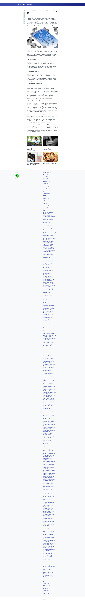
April (46, 202)
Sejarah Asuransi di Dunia (48, 314)
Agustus (46, 186)
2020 (46, 174)
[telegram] (24, 19)
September (47, 188)
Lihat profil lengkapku (20, 178)
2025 (46, 586)
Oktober (46, 179)
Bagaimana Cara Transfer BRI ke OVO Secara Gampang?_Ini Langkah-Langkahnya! (34, 148)
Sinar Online (22, 175)
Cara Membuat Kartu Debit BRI (49, 453)
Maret (46, 178)
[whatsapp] (24, 17)
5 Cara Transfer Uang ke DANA (49, 462)
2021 (46, 183)
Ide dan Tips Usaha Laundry (48, 367)
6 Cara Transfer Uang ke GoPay (49, 530)
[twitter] (24, 15)
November (47, 181)
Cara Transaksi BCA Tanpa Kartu (49, 461)
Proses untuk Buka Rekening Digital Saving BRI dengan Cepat (33, 164)
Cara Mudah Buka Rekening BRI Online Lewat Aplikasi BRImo (42, 86)
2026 (46, 590)
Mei (45, 203)
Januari (46, 176)
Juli (45, 185)
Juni (46, 578)
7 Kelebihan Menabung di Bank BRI (49, 163)
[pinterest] (24, 21)
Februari (46, 198)
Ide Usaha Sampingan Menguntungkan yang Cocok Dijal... (48, 521)
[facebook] (24, 13)
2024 (46, 205)
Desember (47, 193)
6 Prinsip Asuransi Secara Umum (49, 333)
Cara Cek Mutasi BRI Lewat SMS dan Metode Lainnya (50, 148)
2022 (46, 195)
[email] (24, 23)
